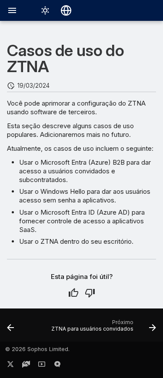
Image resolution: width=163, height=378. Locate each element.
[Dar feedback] (57, 366)
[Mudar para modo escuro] (45, 10)
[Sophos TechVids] (42, 366)
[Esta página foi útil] (73, 293)
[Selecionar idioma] (66, 10)
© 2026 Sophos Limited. (37, 349)
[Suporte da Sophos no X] (10, 366)
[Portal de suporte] (26, 366)
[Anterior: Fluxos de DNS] (10, 327)
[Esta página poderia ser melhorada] (90, 293)
